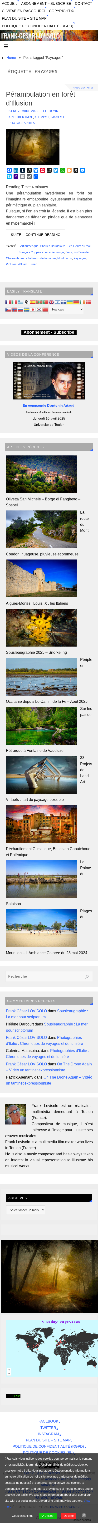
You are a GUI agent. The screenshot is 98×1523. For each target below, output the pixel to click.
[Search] (86, 977)
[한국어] (39, 309)
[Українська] (70, 301)
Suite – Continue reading (35, 235)
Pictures (11, 264)
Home (11, 58)
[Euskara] (39, 301)
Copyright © (61, 11)
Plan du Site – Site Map (24, 18)
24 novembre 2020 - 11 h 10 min (33, 111)
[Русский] (21, 309)
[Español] (33, 301)
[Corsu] (27, 301)
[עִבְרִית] (58, 301)
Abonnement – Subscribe (46, 4)
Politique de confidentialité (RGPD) (37, 26)
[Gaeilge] (82, 301)
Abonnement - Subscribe (49, 332)
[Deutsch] (76, 301)
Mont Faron (64, 258)
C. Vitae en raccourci (23, 11)
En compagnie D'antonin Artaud (49, 405)
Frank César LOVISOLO (26, 1011)
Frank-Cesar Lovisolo (30, 36)
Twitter (48, 1428)
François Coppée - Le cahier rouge (41, 252)
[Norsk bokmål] (14, 309)
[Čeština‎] (8, 309)
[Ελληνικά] (21, 301)
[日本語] (33, 309)
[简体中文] (45, 309)
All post (41, 117)
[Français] (8, 301)
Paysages (80, 258)
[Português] (45, 301)
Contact (83, 4)
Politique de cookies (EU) (48, 1453)
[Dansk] (89, 301)
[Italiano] (14, 301)
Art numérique (29, 246)
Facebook (48, 1421)
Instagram (48, 1434)
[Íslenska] (64, 301)
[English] (52, 301)
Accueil (9, 4)
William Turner (27, 264)
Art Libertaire (21, 117)
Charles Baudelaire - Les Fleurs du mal (65, 246)
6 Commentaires (83, 88)
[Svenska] (27, 309)
